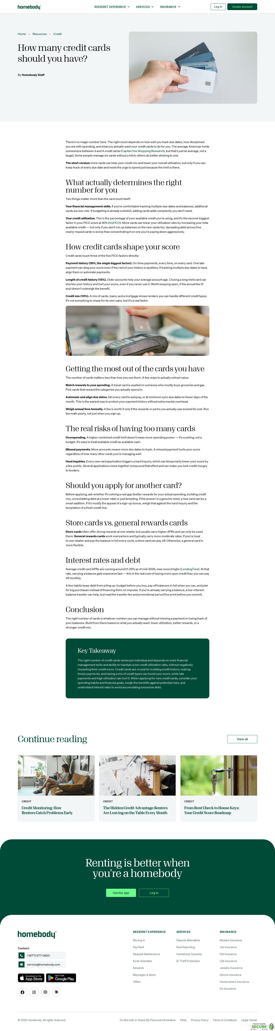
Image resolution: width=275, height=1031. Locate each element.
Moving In (139, 940)
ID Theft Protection (188, 961)
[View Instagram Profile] (34, 992)
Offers (137, 981)
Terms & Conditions (225, 1020)
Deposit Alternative (188, 940)
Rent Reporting (185, 947)
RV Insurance (228, 988)
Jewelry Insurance (231, 967)
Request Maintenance (146, 954)
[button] (112, 6)
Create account (242, 6)
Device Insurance (230, 974)
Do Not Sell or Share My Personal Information (148, 1020)
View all (242, 739)
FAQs (183, 1020)
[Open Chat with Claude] (56, 992)
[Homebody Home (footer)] (64, 933)
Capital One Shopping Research (143, 151)
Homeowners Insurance (234, 981)
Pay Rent (138, 947)
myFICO (114, 223)
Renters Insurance (231, 940)
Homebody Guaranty (189, 954)
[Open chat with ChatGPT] (45, 992)
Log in (218, 6)
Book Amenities (142, 961)
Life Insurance (228, 961)
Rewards (138, 967)
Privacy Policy (199, 1020)
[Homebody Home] (47, 6)
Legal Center (249, 1020)
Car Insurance (228, 947)
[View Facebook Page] (22, 992)
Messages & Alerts (144, 974)
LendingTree (189, 569)
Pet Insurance (228, 954)
